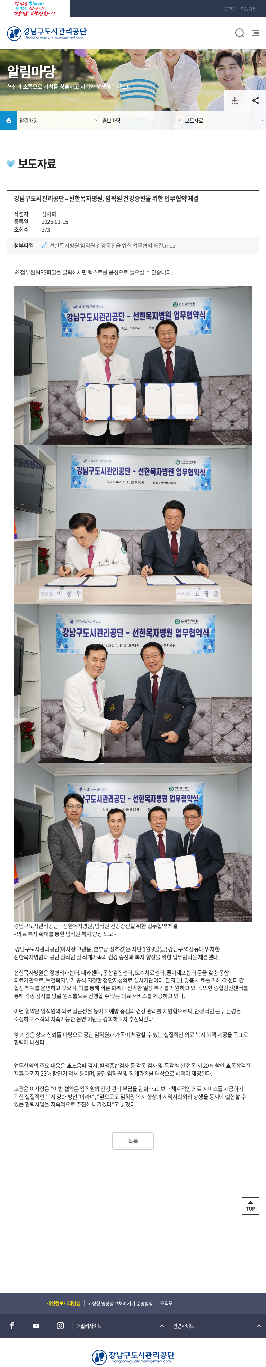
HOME (8, 120)
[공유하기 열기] (255, 100)
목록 (133, 1141)
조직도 (234, 100)
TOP (250, 1208)
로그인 (229, 9)
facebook (12, 1326)
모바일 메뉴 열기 (254, 33)
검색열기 (239, 32)
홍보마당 (111, 120)
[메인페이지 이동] (133, 1356)
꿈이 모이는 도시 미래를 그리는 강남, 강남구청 (35, 9)
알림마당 (28, 120)
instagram (60, 1326)
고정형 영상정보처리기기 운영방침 (120, 1303)
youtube (36, 1326)
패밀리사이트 (89, 1326)
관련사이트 (183, 1326)
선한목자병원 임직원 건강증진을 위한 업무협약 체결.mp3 (112, 245)
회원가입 (248, 9)
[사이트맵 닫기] (251, 41)
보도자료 (194, 120)
